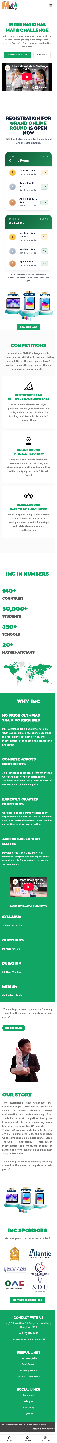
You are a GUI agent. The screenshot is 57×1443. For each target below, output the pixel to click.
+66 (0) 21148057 (28, 1333)
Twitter (28, 1414)
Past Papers (29, 1364)
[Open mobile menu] (51, 5)
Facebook (28, 1395)
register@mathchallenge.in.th (28, 1339)
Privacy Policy (28, 1370)
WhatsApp (28, 1407)
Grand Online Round (17, 55)
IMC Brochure (13, 1028)
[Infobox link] (28, 402)
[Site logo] (9, 5)
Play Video (42, 55)
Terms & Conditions (28, 1376)
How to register (28, 1358)
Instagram (28, 1401)
